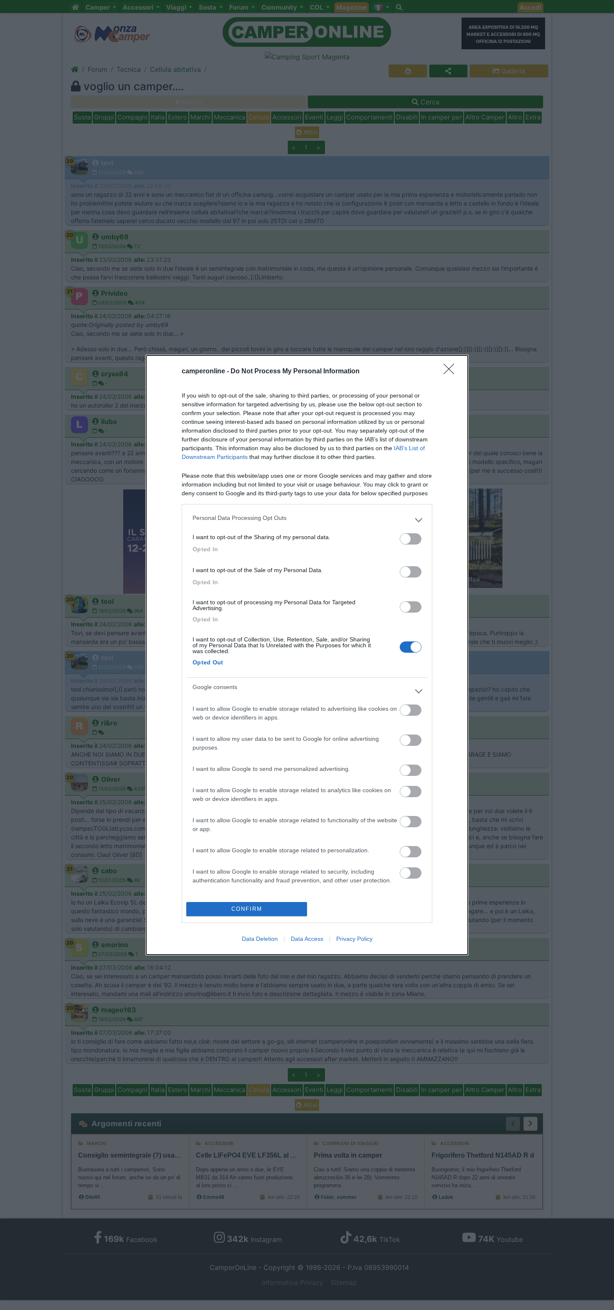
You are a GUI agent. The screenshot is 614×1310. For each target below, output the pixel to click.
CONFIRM (246, 909)
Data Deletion (260, 938)
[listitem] (307, 520)
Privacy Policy (354, 938)
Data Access (307, 938)
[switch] (410, 539)
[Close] (451, 372)
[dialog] (307, 654)
